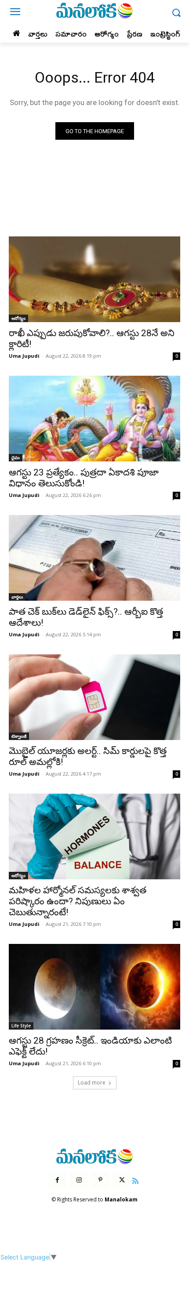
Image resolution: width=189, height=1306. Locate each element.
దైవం (15, 457)
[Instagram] (78, 1180)
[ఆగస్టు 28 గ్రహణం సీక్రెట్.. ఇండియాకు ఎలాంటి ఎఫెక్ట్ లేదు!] (94, 987)
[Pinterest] (100, 1180)
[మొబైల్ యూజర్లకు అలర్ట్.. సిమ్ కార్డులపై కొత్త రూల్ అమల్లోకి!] (94, 697)
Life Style (21, 1026)
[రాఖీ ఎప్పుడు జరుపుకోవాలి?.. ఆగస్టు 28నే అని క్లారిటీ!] (94, 279)
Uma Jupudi (24, 355)
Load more (91, 1082)
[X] (122, 1180)
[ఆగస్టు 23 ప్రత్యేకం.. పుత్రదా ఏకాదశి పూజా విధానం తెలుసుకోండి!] (94, 418)
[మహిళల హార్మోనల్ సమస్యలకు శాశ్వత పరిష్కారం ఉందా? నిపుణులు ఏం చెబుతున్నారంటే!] (94, 836)
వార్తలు (17, 597)
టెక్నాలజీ (18, 736)
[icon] (136, 1179)
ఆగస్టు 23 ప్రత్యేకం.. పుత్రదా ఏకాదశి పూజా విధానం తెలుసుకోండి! (84, 478)
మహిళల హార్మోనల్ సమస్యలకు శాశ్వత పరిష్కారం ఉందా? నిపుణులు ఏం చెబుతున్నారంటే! (77, 901)
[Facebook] (57, 1180)
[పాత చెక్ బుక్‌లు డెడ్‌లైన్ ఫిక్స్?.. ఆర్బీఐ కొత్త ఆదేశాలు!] (94, 558)
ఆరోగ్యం (18, 318)
